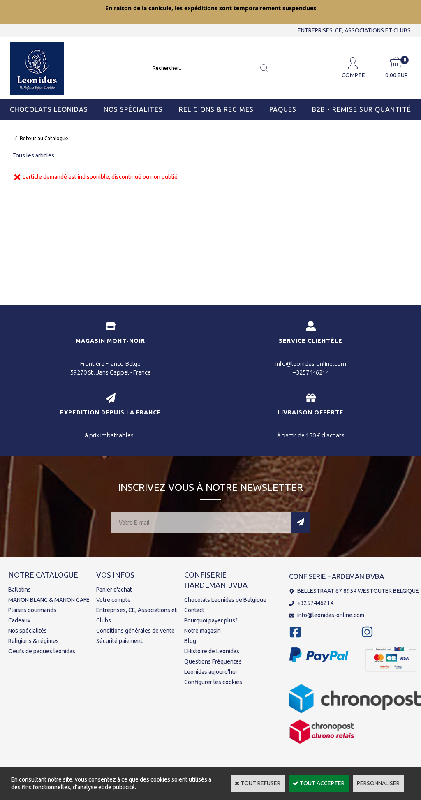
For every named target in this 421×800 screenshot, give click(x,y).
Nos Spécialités (133, 109)
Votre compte (113, 600)
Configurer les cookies (213, 682)
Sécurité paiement (119, 641)
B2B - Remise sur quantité (361, 109)
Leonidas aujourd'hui (210, 671)
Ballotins (19, 589)
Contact (194, 610)
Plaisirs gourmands (32, 610)
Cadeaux (19, 620)
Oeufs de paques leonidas (41, 651)
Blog (190, 641)
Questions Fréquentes (213, 661)
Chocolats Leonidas (49, 109)
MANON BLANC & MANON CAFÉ (49, 600)
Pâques (282, 109)
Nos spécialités (27, 630)
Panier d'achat (114, 589)
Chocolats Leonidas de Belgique (225, 600)
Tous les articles (33, 155)
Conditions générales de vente (135, 630)
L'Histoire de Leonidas (211, 651)
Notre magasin (202, 630)
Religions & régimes (33, 641)
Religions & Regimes (216, 109)
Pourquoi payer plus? (211, 620)
